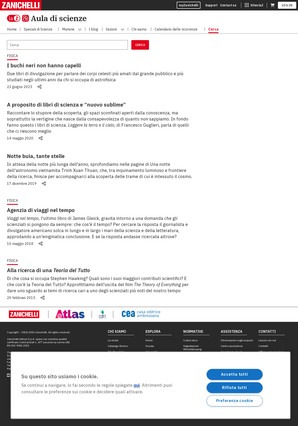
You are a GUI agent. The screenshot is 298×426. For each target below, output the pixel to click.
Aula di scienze (59, 18)
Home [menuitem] (12, 29)
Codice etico (190, 340)
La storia (113, 340)
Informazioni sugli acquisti (237, 340)
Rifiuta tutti (234, 387)
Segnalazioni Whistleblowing (192, 347)
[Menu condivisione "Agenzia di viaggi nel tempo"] (41, 244)
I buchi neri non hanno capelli (44, 65)
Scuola (150, 346)
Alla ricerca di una (48, 270)
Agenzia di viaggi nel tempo (41, 210)
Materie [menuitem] (68, 29)
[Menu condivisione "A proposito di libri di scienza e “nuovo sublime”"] (41, 138)
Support (211, 5)
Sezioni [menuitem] (111, 29)
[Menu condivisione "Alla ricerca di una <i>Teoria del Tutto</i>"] (43, 298)
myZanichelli (188, 5)
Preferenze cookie (234, 400)
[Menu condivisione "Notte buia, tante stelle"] (44, 183)
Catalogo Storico (118, 346)
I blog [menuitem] (93, 29)
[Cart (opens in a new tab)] (272, 5)
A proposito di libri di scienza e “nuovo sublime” (66, 104)
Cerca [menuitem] (213, 29)
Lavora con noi (267, 340)
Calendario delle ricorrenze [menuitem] (176, 29)
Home (149, 340)
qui (137, 385)
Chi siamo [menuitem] (139, 29)
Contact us (228, 5)
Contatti (263, 346)
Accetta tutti (234, 374)
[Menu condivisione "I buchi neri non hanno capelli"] (39, 87)
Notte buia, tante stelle (36, 156)
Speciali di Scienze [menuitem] (38, 29)
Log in (287, 5)
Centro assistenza (232, 346)
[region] (150, 385)
